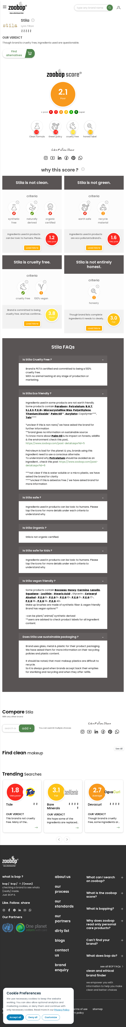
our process (62, 889)
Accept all (15, 1017)
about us (63, 876)
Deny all (32, 1017)
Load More (32, 248)
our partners (63, 919)
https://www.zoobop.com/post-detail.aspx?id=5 (55, 443)
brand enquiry (62, 967)
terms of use (79, 1009)
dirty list (62, 930)
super (82, 112)
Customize (51, 1017)
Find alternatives (14, 53)
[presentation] (59, 839)
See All (119, 748)
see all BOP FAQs (110, 966)
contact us (62, 953)
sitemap (98, 1009)
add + (26, 728)
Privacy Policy (61, 1009)
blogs (60, 940)
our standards (63, 904)
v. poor (44, 112)
